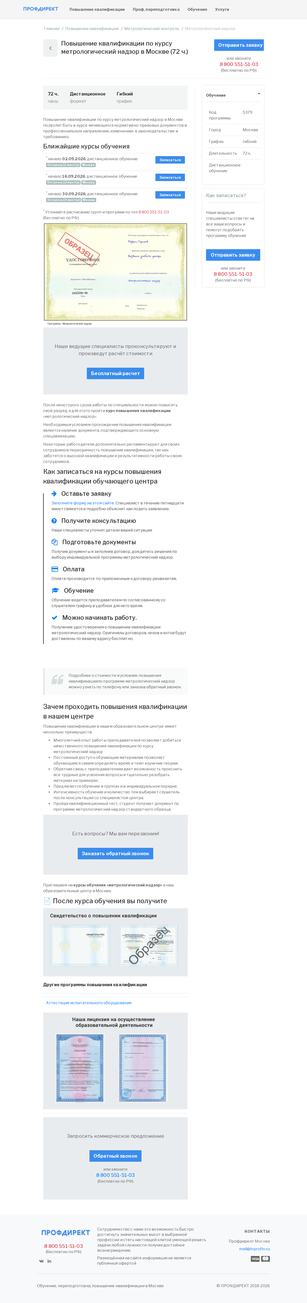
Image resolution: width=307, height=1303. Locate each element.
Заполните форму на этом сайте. (83, 503)
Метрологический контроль (151, 28)
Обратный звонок (115, 1156)
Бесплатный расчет (115, 373)
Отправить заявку (240, 45)
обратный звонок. (164, 687)
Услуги (222, 9)
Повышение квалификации (97, 9)
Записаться (170, 160)
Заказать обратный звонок (115, 853)
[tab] (233, 95)
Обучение (197, 9)
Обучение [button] (216, 95)
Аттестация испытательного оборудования (88, 1003)
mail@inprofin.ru (254, 1249)
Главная (51, 28)
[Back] (50, 48)
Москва (262, 1241)
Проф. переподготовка (156, 9)
